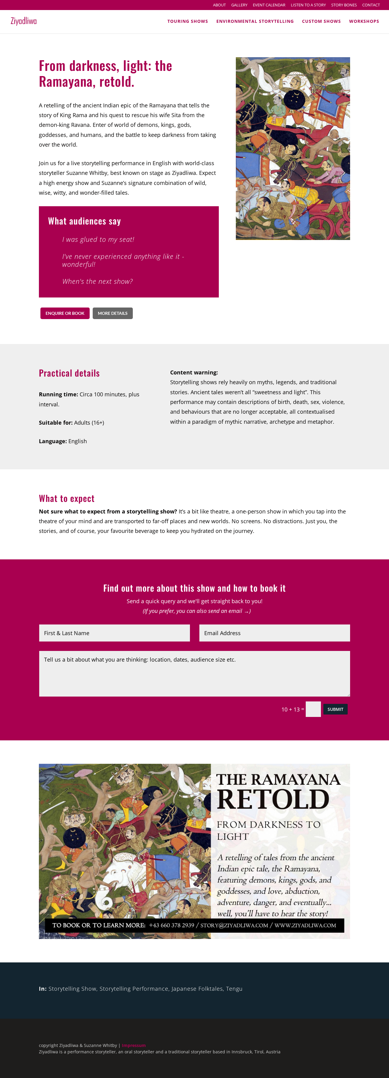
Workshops (364, 21)
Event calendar (269, 5)
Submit (335, 709)
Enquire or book (65, 313)
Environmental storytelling (255, 21)
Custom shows (321, 21)
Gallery (239, 5)
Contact (371, 5)
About (219, 5)
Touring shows (187, 21)
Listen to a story (308, 5)
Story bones (344, 5)
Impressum (134, 1045)
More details (113, 313)
